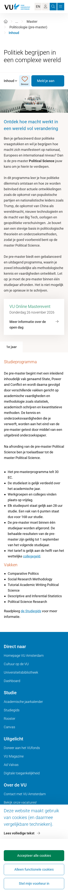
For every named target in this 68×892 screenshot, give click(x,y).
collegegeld (31, 556)
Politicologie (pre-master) (28, 27)
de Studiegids (31, 611)
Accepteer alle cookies (34, 855)
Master (32, 21)
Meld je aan (45, 81)
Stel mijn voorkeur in (34, 883)
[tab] (11, 346)
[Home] (6, 21)
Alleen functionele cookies (34, 869)
